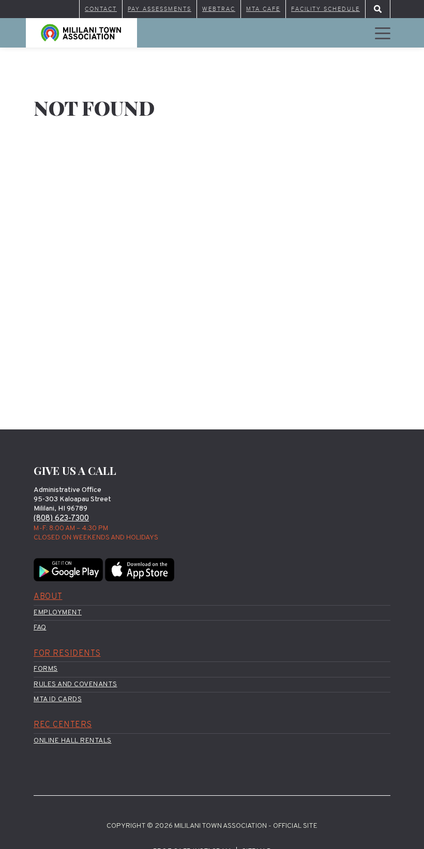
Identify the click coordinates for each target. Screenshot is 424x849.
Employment (58, 612)
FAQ (40, 627)
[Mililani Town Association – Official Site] (81, 33)
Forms (46, 669)
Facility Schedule (325, 9)
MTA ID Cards (58, 699)
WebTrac (218, 9)
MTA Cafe (263, 9)
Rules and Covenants (75, 684)
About (48, 597)
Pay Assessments (159, 9)
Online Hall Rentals (73, 740)
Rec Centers (63, 725)
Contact (101, 9)
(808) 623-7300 (61, 518)
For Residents (67, 654)
